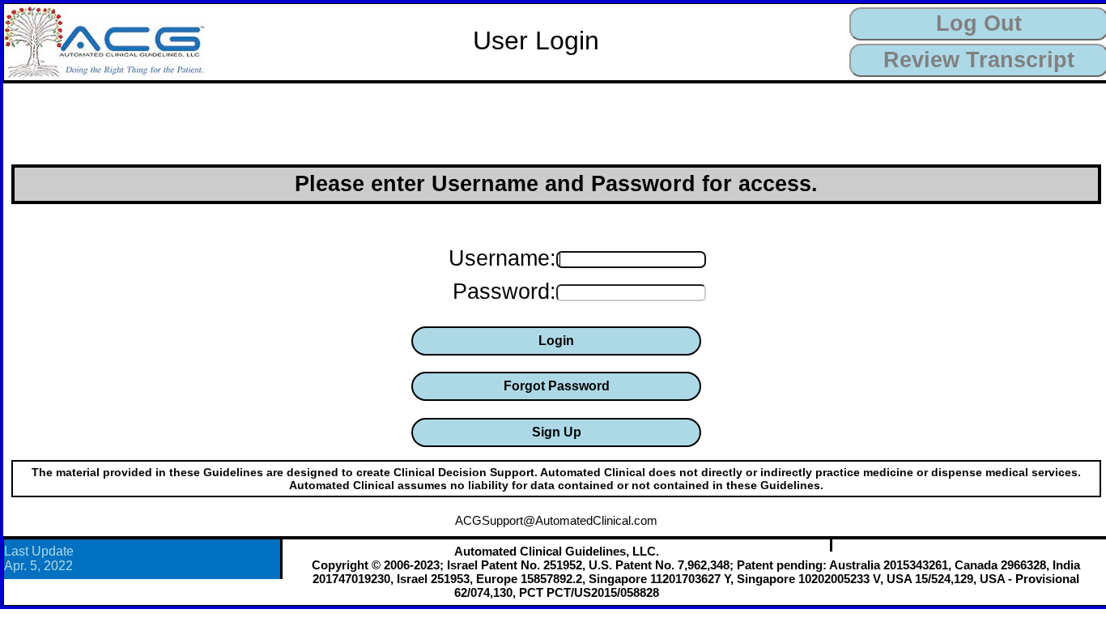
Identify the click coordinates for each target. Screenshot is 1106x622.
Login (556, 340)
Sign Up (556, 432)
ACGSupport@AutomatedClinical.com (556, 520)
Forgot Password (557, 386)
